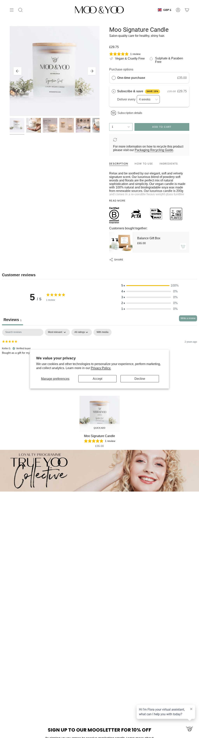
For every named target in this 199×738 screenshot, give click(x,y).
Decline (139, 378)
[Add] (183, 246)
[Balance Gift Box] (121, 242)
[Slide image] (99, 470)
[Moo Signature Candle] (99, 414)
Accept (97, 378)
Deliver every (126, 99)
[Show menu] (12, 10)
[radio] (114, 77)
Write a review (188, 318)
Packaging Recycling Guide (154, 150)
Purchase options (121, 69)
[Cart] (186, 10)
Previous (17, 71)
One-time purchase (131, 77)
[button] (149, 285)
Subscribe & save (137, 91)
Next (92, 71)
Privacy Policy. (101, 368)
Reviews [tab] (12, 320)
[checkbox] (102, 332)
